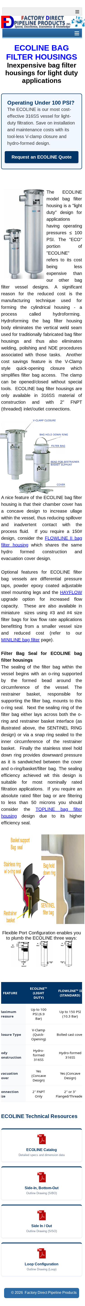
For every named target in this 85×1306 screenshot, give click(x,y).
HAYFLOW (71, 592)
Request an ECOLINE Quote (42, 157)
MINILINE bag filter (20, 639)
